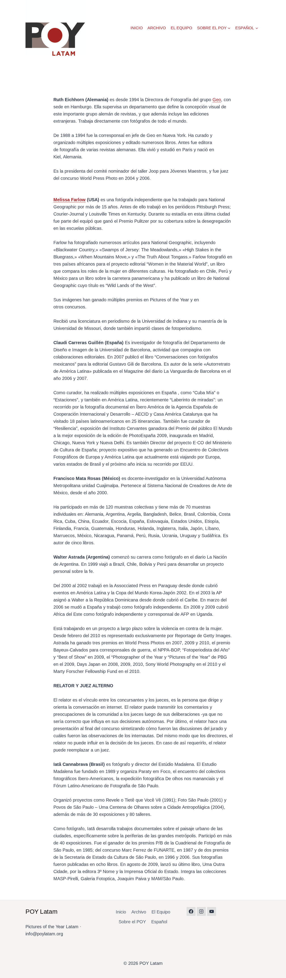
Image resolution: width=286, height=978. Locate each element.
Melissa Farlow (69, 199)
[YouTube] (211, 911)
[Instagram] (201, 911)
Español (159, 921)
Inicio (136, 28)
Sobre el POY (132, 921)
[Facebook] (191, 911)
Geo (216, 99)
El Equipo (181, 28)
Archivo (156, 28)
